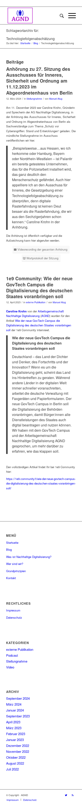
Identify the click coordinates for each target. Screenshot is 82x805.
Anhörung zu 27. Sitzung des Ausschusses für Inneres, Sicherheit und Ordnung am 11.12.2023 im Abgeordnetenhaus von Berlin (39, 81)
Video (10, 667)
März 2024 (13, 704)
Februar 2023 (15, 733)
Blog (9, 549)
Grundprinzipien (16, 571)
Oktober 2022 (16, 757)
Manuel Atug (55, 98)
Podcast (12, 655)
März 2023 (13, 727)
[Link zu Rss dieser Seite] (72, 795)
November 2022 (17, 751)
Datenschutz (14, 617)
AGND (45, 316)
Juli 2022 (12, 769)
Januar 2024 (15, 710)
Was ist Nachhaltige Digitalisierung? (28, 557)
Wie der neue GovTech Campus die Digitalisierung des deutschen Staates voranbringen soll (38, 325)
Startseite (12, 542)
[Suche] (59, 15)
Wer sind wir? (14, 564)
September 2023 (18, 716)
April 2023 (13, 722)
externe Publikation (35, 302)
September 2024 (18, 698)
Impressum (13, 610)
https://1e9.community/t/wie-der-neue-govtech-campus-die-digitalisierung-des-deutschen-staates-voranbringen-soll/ (41, 483)
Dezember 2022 (17, 745)
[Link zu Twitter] (66, 795)
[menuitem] (59, 15)
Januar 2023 (15, 739)
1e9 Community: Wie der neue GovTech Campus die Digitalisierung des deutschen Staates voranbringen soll (39, 287)
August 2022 (15, 763)
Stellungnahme (34, 98)
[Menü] (70, 15)
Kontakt (11, 578)
